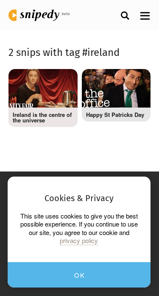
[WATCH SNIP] (64, 79)
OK (79, 275)
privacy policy (79, 240)
